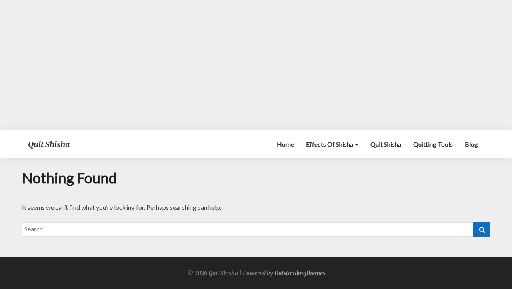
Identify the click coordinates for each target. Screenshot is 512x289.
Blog (471, 144)
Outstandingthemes (299, 273)
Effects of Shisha (330, 144)
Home (285, 144)
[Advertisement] (256, 65)
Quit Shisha (385, 144)
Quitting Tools (433, 144)
